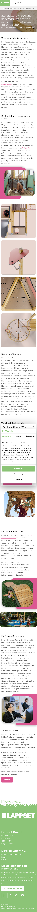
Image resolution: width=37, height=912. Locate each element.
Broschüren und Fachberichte (11, 854)
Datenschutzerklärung (8, 906)
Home (5, 8)
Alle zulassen (18, 468)
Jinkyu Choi (26, 148)
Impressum (5, 904)
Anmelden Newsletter (13, 888)
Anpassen (17, 474)
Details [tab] (18, 436)
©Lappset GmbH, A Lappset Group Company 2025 (17, 908)
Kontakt (7, 780)
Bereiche (4, 860)
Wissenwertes (12, 8)
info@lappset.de (7, 844)
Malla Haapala (7, 84)
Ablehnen (18, 479)
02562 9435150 (6, 841)
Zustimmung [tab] (6, 436)
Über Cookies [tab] (30, 436)
